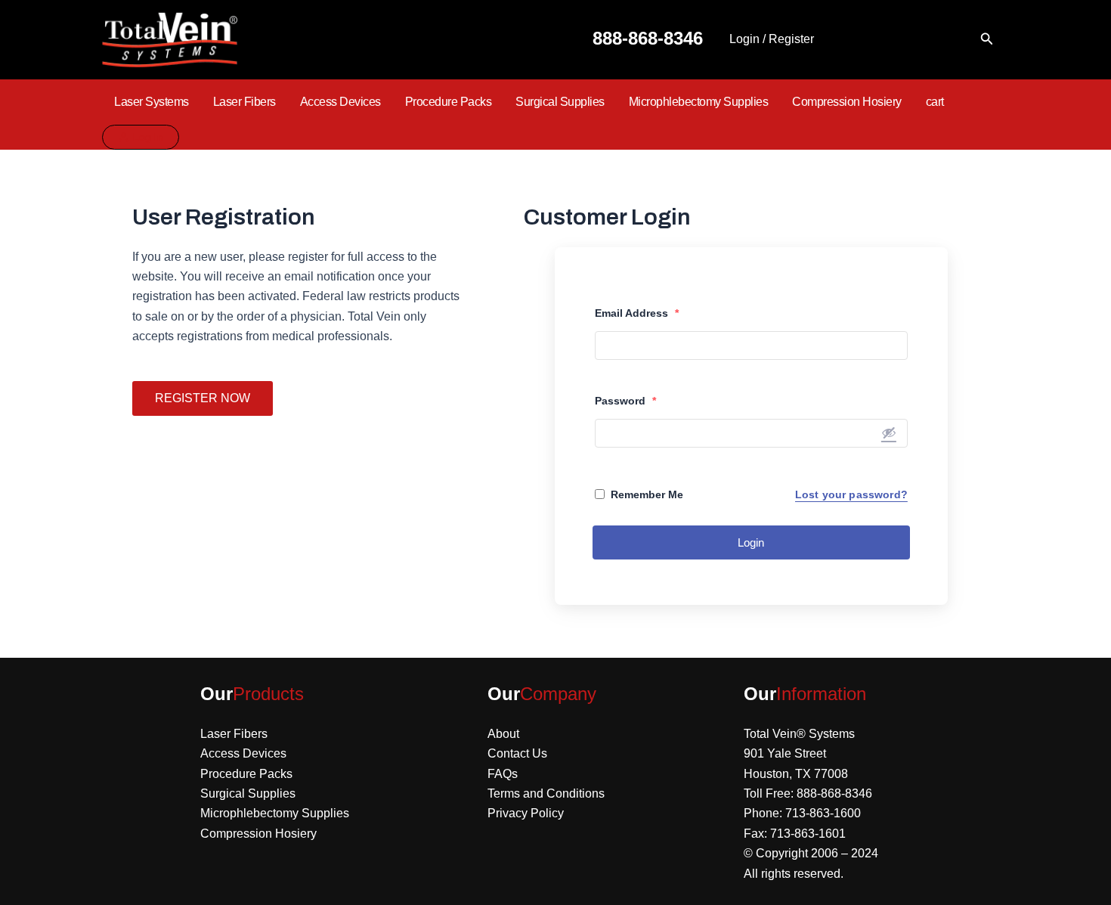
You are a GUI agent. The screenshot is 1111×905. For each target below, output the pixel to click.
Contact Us (517, 753)
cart (935, 101)
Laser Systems (151, 101)
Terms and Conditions (546, 793)
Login (751, 542)
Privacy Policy (525, 813)
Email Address (637, 313)
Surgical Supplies (560, 101)
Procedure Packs (448, 101)
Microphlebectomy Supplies (699, 101)
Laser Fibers (244, 101)
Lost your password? (851, 494)
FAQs (502, 773)
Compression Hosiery (847, 101)
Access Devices (340, 101)
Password (625, 401)
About (503, 733)
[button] (987, 39)
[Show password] (888, 432)
